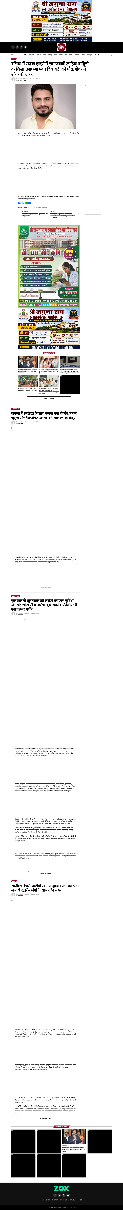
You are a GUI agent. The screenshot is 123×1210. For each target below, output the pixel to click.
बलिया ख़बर (20, 423)
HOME (25, 55)
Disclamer (55, 1200)
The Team (96, 55)
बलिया (39, 207)
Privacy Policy (63, 1200)
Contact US (72, 1200)
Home (42, 1200)
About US (48, 1200)
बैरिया (66, 55)
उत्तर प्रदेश (77, 55)
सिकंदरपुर (50, 55)
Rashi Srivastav (22, 80)
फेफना (55, 55)
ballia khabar (33, 207)
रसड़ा (44, 55)
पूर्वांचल (70, 55)
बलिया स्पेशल (31, 55)
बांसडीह (61, 55)
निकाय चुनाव (89, 55)
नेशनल (83, 55)
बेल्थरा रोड (39, 55)
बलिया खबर (44, 207)
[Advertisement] (49, 150)
